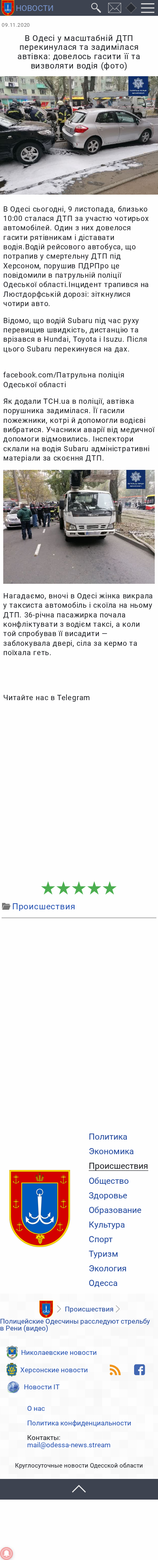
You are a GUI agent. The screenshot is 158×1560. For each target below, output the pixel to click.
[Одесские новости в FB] (139, 1370)
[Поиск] (96, 8)
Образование (115, 1210)
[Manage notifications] (6, 1553)
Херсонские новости (54, 1370)
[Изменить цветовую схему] (131, 8)
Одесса (103, 1283)
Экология (108, 1268)
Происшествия (118, 1166)
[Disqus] (79, 1023)
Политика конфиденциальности (79, 1423)
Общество (109, 1181)
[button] (79, 1489)
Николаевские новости (59, 1352)
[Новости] (46, 1309)
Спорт (101, 1239)
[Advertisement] (79, 792)
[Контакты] (115, 8)
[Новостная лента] (115, 1370)
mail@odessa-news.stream (69, 1445)
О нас (36, 1408)
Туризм (103, 1254)
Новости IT (42, 1387)
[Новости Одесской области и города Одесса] (27, 8)
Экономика (111, 1151)
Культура (107, 1225)
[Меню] (148, 8)
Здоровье (108, 1195)
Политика (108, 1137)
